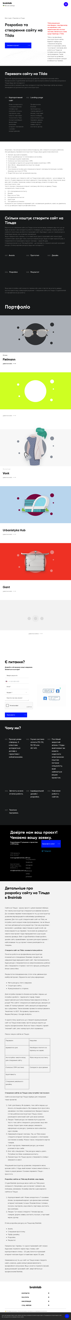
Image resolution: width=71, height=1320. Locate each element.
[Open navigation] (66, 4)
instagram (29, 865)
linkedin (28, 868)
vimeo (28, 874)
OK (67, 1316)
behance (29, 871)
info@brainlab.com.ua (18, 870)
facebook (29, 862)
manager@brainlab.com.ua (20, 858)
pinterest (29, 876)
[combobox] (7, 681)
